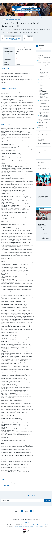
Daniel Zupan (6, 485)
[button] (49, 1)
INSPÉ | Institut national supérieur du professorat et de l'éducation (12, 17)
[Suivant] (49, 174)
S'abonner (47, 500)
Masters (31, 17)
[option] (43, 190)
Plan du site (33, 524)
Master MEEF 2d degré (38, 17)
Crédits (46, 524)
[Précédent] (47, 174)
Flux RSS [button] (27, 511)
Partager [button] (17, 511)
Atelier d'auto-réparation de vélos (42, 225)
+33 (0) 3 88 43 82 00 (21, 521)
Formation (27, 17)
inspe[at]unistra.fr (32, 521)
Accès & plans (26, 522)
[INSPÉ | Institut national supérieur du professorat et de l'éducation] (17, 8)
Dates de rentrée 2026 (43, 194)
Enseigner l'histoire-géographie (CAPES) (13, 19)
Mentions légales (40, 524)
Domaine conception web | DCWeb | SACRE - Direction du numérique (29, 526)
